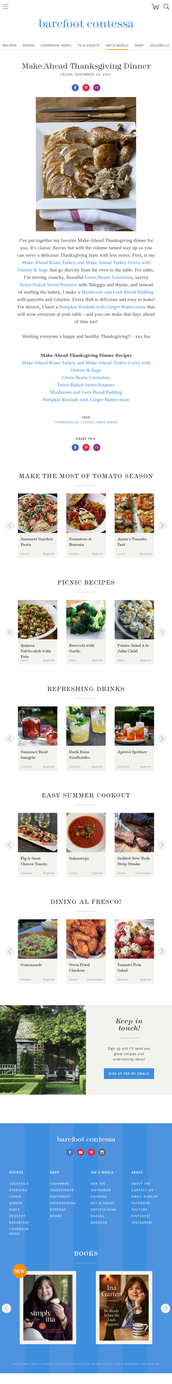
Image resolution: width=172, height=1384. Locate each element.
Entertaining (62, 1203)
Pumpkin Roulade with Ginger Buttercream (102, 306)
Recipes (10, 45)
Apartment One (150, 1363)
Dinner (16, 1203)
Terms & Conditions (42, 1363)
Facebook (140, 1203)
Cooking (99, 1197)
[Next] (162, 525)
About (137, 1172)
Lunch (15, 1197)
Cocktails (19, 1184)
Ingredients (62, 1190)
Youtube (139, 1210)
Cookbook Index (56, 45)
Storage (58, 1210)
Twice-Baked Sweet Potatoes (48, 284)
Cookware (59, 1184)
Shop (139, 45)
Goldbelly (159, 45)
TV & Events (88, 45)
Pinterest (141, 1216)
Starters (18, 1190)
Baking (97, 1216)
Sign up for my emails (129, 1074)
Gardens (99, 1223)
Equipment (60, 1197)
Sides (14, 1210)
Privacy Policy (21, 1363)
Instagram (101, 1190)
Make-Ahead (107, 422)
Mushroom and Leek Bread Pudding (117, 292)
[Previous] (10, 525)
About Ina (140, 1184)
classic (88, 422)
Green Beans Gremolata (109, 277)
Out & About (103, 1203)
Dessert (17, 1216)
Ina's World (117, 45)
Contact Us (142, 1190)
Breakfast (19, 1223)
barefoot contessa (86, 23)
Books (28, 45)
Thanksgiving (66, 422)
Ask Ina (98, 1184)
